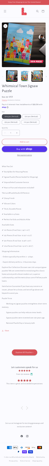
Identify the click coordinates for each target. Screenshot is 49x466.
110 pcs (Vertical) (30, 122)
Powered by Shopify (27, 457)
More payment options (24, 155)
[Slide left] (3, 76)
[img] (24, 370)
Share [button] (7, 331)
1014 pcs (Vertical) (11, 116)
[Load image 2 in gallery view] (24, 76)
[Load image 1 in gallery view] (11, 76)
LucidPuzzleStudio (15, 457)
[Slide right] (46, 76)
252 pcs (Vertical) (11, 122)
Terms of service (25, 461)
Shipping (4, 100)
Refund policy (40, 457)
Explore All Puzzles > (24, 352)
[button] (5, 11)
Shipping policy (37, 461)
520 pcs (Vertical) (31, 116)
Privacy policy (13, 461)
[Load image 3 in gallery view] (37, 76)
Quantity (5, 128)
